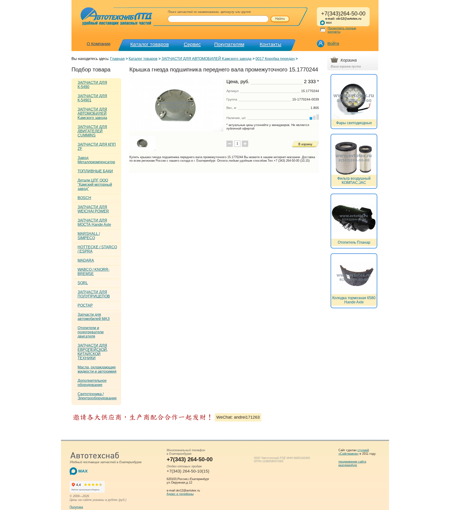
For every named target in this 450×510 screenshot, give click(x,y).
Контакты (270, 44)
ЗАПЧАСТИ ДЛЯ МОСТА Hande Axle (94, 222)
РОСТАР (85, 305)
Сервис (192, 44)
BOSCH (84, 198)
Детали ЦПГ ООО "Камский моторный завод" (95, 184)
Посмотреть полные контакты (342, 30)
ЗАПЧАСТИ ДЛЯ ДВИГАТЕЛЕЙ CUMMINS (92, 131)
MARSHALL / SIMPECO (89, 236)
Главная (117, 59)
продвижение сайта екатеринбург (352, 463)
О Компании (98, 43)
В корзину (305, 144)
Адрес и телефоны (180, 494)
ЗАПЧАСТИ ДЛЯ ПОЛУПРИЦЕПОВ (94, 294)
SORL (83, 283)
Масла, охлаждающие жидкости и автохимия (97, 369)
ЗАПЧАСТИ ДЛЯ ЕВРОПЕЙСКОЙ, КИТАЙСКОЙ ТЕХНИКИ (93, 351)
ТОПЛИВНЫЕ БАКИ (95, 171)
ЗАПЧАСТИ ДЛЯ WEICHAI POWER (93, 209)
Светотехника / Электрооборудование (97, 396)
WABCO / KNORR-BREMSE (93, 272)
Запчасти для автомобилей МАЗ (94, 317)
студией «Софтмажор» (353, 451)
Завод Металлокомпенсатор (96, 160)
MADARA (86, 260)
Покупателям (229, 44)
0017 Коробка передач (275, 59)
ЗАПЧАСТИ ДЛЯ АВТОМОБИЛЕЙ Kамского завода (206, 59)
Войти (333, 43)
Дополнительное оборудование (92, 383)
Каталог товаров (149, 44)
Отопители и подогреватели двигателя (91, 332)
